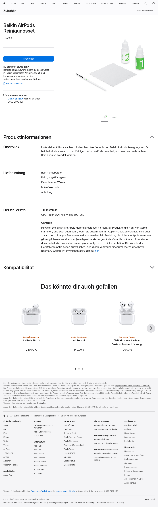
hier (96, 250)
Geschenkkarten (10, 465)
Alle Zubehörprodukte (19, 416)
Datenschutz (129, 437)
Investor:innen (130, 467)
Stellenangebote (131, 459)
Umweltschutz (130, 433)
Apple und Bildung (101, 439)
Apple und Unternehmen (104, 425)
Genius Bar (68, 429)
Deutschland (149, 499)
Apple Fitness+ (40, 462)
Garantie (128, 463)
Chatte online (15, 98)
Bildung (127, 429)
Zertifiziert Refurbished (73, 445)
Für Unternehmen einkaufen (106, 429)
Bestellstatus (69, 461)
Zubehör (9, 11)
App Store (38, 473)
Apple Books (39, 469)
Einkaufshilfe (69, 465)
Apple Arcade (39, 458)
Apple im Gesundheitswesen (106, 453)
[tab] (104, 117)
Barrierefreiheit (130, 425)
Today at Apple (70, 433)
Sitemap (120, 503)
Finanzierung (69, 453)
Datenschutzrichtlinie (12, 503)
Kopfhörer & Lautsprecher (45, 416)
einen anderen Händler (65, 491)
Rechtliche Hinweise (105, 503)
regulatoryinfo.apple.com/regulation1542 (132, 386)
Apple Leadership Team (134, 455)
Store (5, 425)
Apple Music (39, 454)
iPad (5, 433)
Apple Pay (7, 475)
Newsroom (128, 451)
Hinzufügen (28, 59)
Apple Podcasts (40, 466)
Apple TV (37, 450)
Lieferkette (129, 441)
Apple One (38, 446)
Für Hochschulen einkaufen (106, 443)
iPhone (6, 437)
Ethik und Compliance (133, 471)
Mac (5, 429)
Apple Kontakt (130, 483)
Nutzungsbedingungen (58, 503)
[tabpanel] (110, 67)
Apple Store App (71, 441)
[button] (145, 3)
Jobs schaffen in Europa (134, 479)
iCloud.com (38, 436)
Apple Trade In (70, 449)
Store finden (69, 425)
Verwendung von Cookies (35, 503)
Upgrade (67, 457)
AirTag (6, 457)
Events (127, 475)
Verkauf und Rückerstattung (82, 503)
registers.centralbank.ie (36, 403)
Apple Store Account (42, 432)
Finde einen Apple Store (41, 491)
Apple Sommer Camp (73, 437)
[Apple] (4, 415)
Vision (5, 445)
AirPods (6, 449)
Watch (6, 441)
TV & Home (8, 453)
